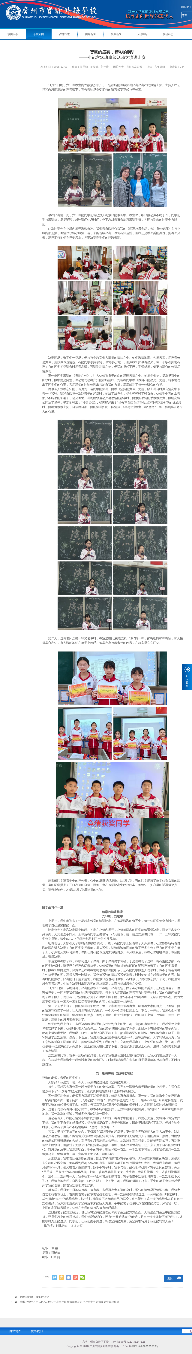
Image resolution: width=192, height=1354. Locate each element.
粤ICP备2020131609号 (145, 1346)
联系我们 (37, 1331)
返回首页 (187, 680)
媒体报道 (64, 34)
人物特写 (142, 34)
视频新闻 (116, 34)
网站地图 (15, 1331)
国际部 (185, 7)
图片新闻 (90, 34)
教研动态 (168, 34)
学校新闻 (38, 34)
